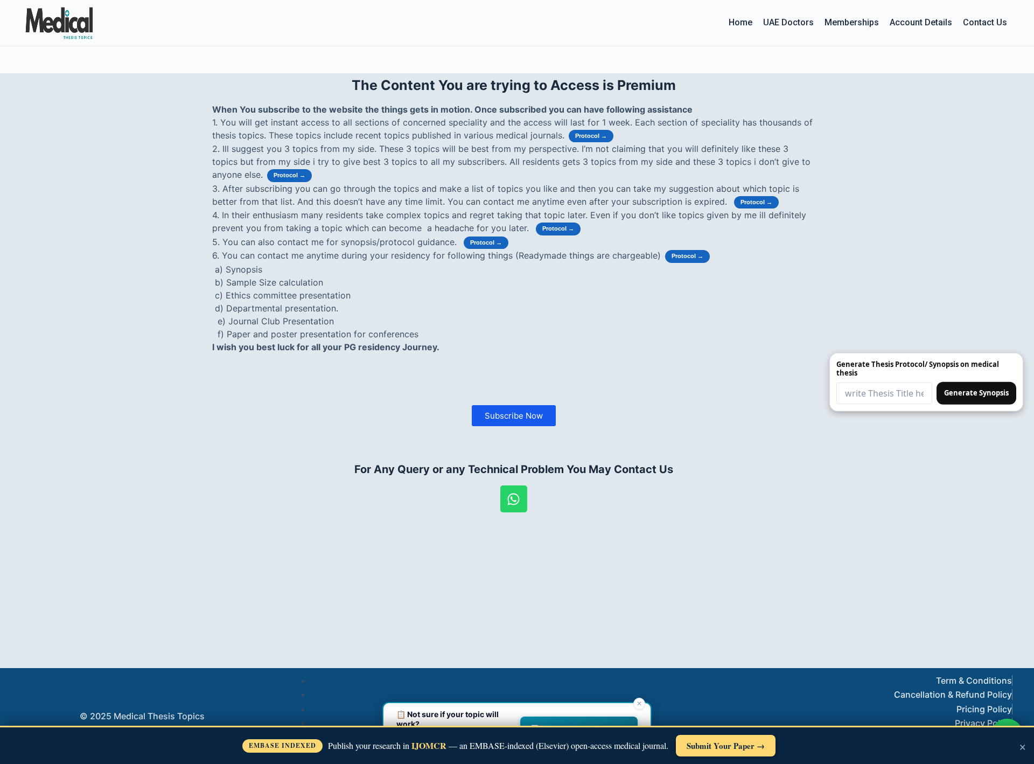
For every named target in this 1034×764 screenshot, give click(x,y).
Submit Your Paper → (726, 746)
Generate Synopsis (976, 393)
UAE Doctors (788, 22)
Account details (921, 22)
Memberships (852, 22)
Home (740, 22)
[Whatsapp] (513, 498)
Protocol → (591, 136)
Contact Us (985, 22)
